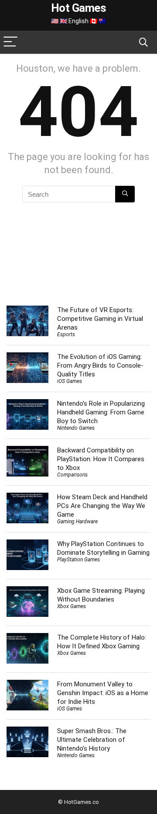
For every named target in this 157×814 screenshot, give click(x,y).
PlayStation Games (78, 560)
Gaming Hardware (77, 521)
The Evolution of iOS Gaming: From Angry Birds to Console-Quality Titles (100, 365)
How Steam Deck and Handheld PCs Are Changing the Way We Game (102, 505)
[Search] (143, 42)
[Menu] (10, 42)
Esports (66, 334)
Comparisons (72, 475)
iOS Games (69, 381)
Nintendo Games (76, 428)
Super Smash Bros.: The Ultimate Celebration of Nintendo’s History (91, 739)
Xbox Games (71, 606)
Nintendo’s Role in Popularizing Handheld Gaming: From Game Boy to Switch (101, 412)
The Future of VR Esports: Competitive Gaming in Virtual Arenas (100, 318)
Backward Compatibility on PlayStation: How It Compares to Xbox (100, 459)
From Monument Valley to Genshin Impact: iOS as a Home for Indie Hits (102, 693)
